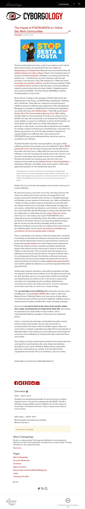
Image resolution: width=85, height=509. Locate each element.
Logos (15, 473)
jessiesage (18, 35)
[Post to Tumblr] (25, 383)
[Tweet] (20, 383)
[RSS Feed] (42, 488)
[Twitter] (39, 488)
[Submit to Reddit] (33, 383)
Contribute (17, 463)
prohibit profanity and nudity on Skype (28, 73)
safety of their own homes (56, 213)
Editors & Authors (19, 467)
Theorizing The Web (21, 476)
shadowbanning (22, 85)
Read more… (18, 448)
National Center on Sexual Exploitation (54, 161)
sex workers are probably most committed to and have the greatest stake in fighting (40, 229)
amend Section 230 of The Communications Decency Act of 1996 (40, 111)
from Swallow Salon (39, 110)
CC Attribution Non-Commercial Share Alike (68, 506)
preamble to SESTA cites (39, 293)
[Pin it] (29, 383)
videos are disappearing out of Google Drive (37, 68)
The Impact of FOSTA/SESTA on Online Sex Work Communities (38, 29)
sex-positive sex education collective (28, 83)
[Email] (37, 383)
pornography (34, 75)
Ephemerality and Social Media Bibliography (30, 470)
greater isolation (30, 243)
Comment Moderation (21, 460)
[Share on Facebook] (16, 383)
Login (16, 482)
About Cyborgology (20, 457)
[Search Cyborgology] (46, 488)
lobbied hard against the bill (57, 261)
